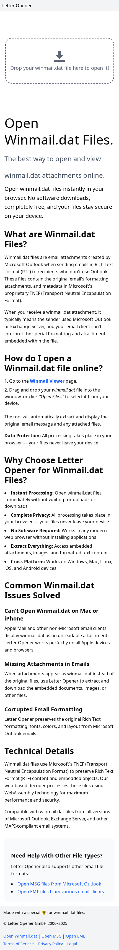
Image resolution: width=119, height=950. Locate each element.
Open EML (75, 936)
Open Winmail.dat (20, 936)
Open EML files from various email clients (60, 892)
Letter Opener (17, 5)
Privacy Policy (50, 943)
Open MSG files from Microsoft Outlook (59, 884)
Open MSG (51, 936)
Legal (72, 943)
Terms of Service (18, 943)
